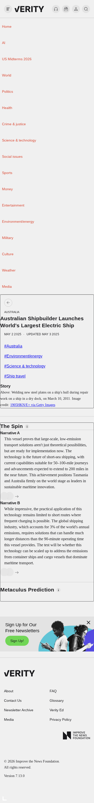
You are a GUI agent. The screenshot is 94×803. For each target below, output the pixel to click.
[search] (86, 9)
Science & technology (19, 140)
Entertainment (13, 205)
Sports (7, 173)
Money (7, 189)
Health (7, 108)
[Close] (88, 622)
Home (7, 26)
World (6, 75)
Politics (7, 92)
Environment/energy (18, 222)
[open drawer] (8, 9)
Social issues (12, 156)
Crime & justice (14, 124)
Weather (9, 270)
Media (7, 286)
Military (7, 238)
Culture (8, 254)
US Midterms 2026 (17, 59)
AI (3, 43)
